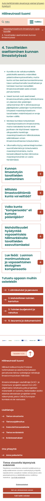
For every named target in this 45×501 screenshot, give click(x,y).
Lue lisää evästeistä (18, 477)
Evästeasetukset (22, 484)
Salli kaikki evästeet (22, 496)
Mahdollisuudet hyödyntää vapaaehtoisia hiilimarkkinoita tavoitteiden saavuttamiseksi (17, 236)
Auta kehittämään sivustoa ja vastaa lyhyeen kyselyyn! (23, 5)
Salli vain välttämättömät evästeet (22, 490)
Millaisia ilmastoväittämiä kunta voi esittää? (18, 192)
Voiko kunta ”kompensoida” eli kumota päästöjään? (18, 212)
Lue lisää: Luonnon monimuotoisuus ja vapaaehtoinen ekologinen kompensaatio (19, 262)
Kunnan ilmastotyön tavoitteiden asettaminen (14, 174)
